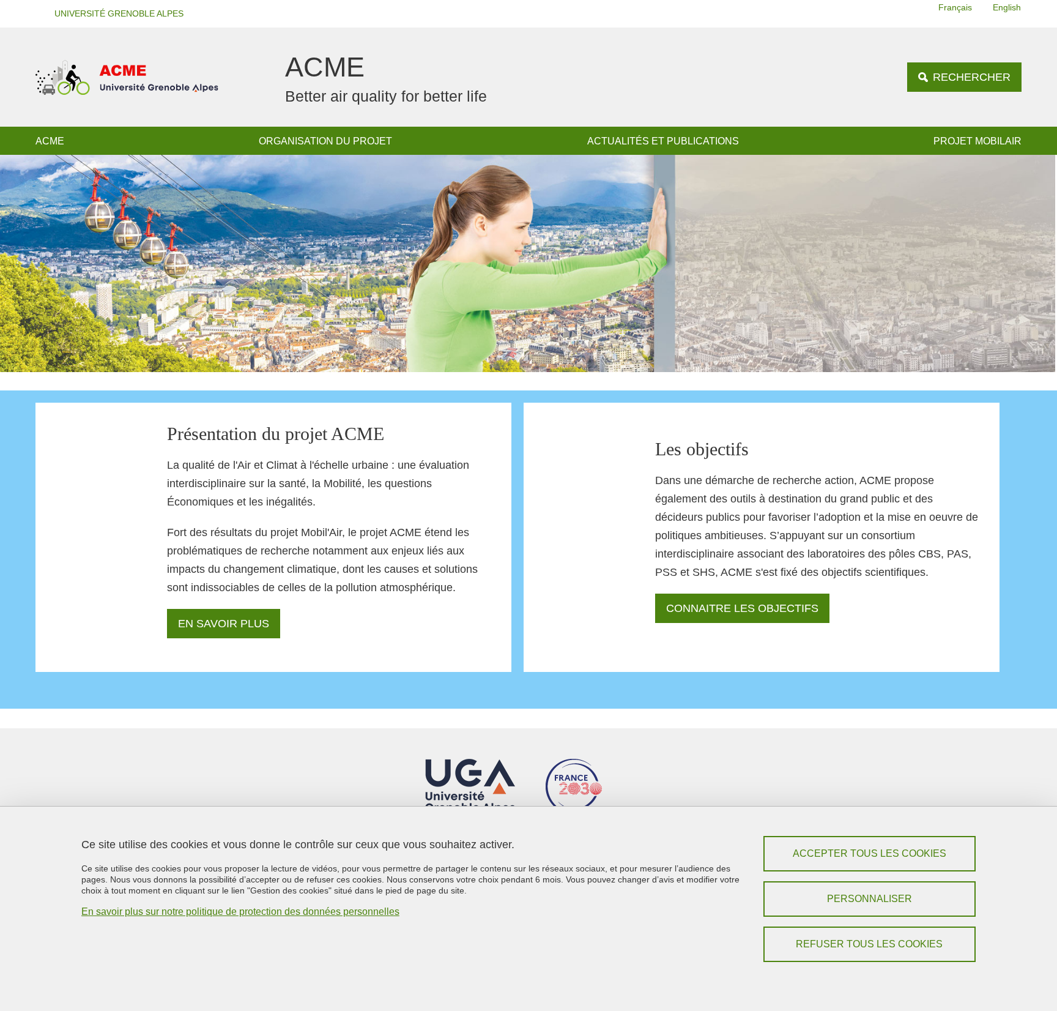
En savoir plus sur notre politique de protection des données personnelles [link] (240, 911)
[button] (115, 14)
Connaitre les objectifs (742, 608)
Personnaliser (869, 898)
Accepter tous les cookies (869, 853)
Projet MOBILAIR (977, 141)
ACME (49, 141)
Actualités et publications (663, 141)
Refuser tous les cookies (869, 944)
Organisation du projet (325, 141)
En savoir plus (223, 623)
